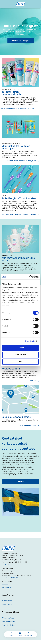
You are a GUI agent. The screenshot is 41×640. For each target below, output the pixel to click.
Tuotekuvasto (7, 604)
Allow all (20, 348)
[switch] (36, 319)
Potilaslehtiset (7, 601)
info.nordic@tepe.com (10, 577)
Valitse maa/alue (8, 618)
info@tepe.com (7, 564)
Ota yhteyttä (6, 587)
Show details (29, 341)
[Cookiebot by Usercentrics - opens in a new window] (29, 276)
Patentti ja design (8, 625)
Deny (20, 361)
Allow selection (20, 355)
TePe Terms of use (8, 621)
